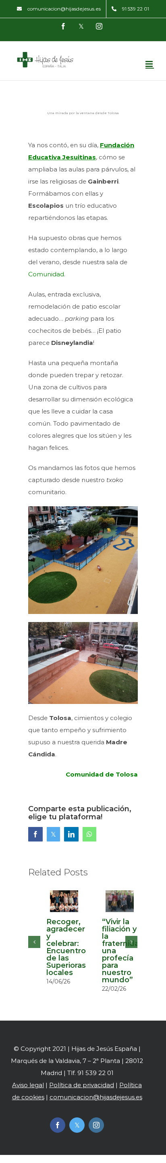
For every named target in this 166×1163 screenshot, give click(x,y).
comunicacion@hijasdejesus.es (96, 1097)
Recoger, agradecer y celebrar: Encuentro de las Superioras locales (66, 947)
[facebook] (57, 1125)
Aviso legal (28, 1085)
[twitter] (77, 1125)
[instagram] (96, 1125)
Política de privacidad (81, 1085)
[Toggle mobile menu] (149, 64)
